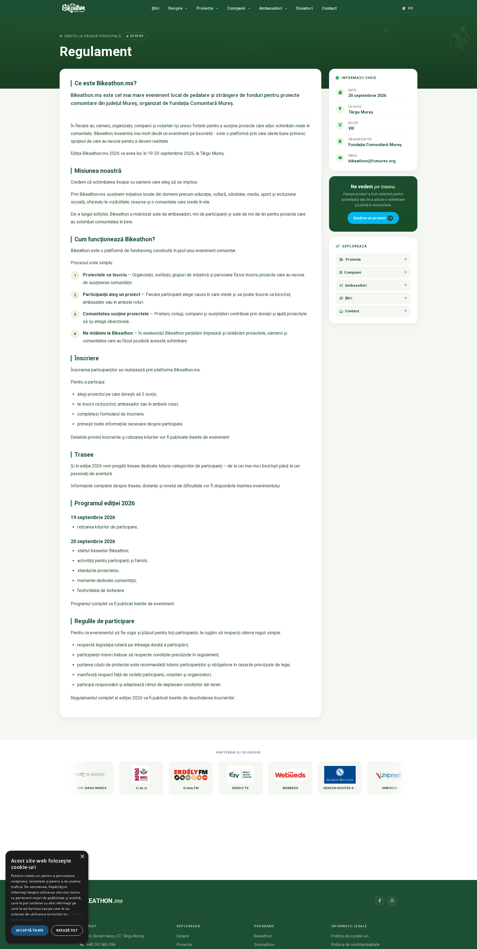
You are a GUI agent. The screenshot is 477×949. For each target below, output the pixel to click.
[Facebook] (379, 900)
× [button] (82, 857)
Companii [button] (236, 8)
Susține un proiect (369, 218)
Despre (183, 936)
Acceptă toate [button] (30, 930)
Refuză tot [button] (67, 930)
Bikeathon (263, 936)
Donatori (304, 8)
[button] (407, 8)
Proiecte (184, 944)
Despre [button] (176, 8)
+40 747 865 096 (101, 944)
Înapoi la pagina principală (93, 36)
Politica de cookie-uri (350, 936)
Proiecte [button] (205, 8)
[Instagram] (392, 900)
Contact (329, 8)
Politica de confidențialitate (355, 944)
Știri (156, 8)
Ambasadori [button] (271, 8)
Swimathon (264, 944)
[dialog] (47, 897)
